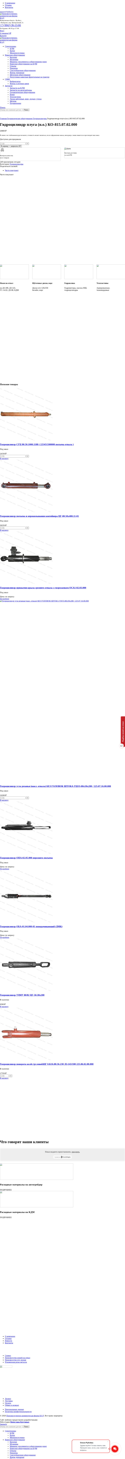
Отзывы (8, 1338)
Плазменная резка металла (16, 1362)
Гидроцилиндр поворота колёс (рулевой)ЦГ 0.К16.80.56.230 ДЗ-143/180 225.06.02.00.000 (47, 1064)
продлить (75, 1152)
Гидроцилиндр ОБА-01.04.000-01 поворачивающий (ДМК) (31, 926)
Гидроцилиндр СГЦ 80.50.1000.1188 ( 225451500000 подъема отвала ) (37, 444)
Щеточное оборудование (20, 75)
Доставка (9, 1401)
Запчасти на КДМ (17, 88)
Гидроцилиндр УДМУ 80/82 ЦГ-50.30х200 (22, 995)
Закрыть (3, 1424)
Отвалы (13, 66)
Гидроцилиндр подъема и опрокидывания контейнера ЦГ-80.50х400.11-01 (39, 516)
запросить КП (16, 146)
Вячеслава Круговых (19, 1422)
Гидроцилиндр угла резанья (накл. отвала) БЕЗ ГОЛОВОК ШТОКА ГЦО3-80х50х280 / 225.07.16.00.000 (55, 786)
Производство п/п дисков (15, 1360)
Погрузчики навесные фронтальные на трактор (29, 77)
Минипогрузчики (17, 53)
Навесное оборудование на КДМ (23, 64)
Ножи (12, 95)
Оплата (8, 1403)
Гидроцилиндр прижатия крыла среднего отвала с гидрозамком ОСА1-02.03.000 (43, 587)
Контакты (9, 1343)
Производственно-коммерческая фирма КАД (25, 1416)
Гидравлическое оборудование (22, 92)
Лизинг (8, 1399)
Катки (12, 51)
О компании (10, 1336)
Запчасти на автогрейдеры (21, 90)
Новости (8, 1341)
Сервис (8, 1356)
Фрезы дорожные (17, 73)
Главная (3, 119)
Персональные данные (14, 1409)
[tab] (65, 170)
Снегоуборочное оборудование (23, 70)
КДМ (12, 48)
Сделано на (57, 1157)
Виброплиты (15, 81)
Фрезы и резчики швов (19, 84)
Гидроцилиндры (40, 119)
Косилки (13, 57)
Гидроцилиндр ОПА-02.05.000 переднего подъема (26, 858)
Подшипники (15, 103)
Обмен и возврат (12, 1405)
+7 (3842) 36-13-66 (10, 25)
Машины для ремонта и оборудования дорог (28, 62)
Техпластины (15, 97)
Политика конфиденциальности (18, 1412)
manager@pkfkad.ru (6, 12)
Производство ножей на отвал (17, 1358)
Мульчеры (14, 59)
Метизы (13, 101)
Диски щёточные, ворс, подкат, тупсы (26, 99)
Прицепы (14, 68)
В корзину (4, 146)
